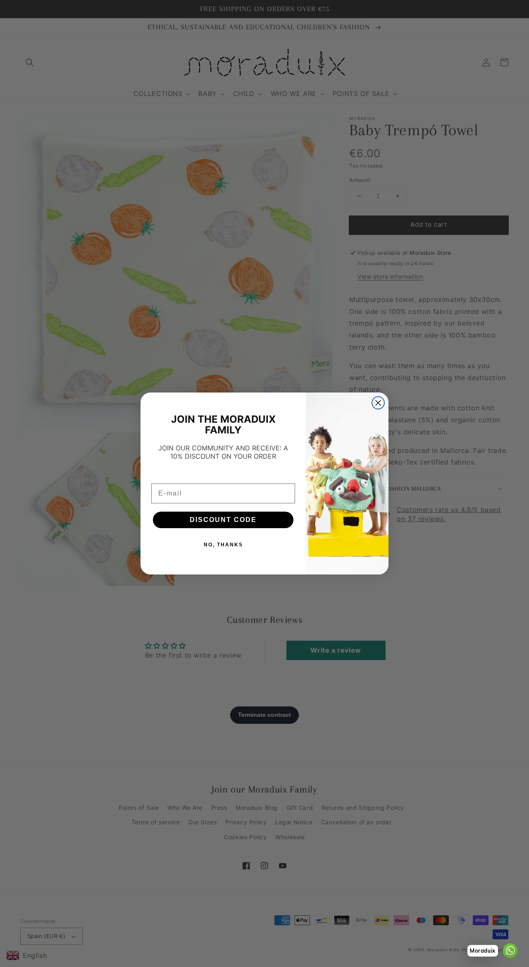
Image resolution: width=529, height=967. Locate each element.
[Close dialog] (378, 403)
